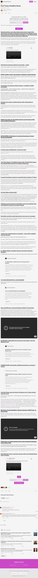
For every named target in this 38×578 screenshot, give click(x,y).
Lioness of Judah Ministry (9, 537)
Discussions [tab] (8, 530)
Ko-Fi (22, 25)
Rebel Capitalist (6, 153)
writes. (9, 128)
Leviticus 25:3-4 (5, 241)
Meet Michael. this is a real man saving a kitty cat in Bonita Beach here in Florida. (19, 454)
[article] (19, 535)
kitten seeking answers (6, 507)
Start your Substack (16, 573)
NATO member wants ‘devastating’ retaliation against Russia (18, 74)
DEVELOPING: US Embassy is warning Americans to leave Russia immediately (17, 136)
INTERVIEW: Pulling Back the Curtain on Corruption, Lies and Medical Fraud (18, 341)
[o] (35, 542)
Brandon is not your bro (6, 513)
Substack (14, 575)
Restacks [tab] (7, 498)
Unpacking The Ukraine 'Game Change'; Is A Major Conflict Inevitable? (17, 86)
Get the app (24, 573)
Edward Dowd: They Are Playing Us (8, 548)
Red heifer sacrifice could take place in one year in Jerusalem (18, 216)
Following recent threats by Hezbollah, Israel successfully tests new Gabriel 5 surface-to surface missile (18, 204)
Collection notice (26, 570)
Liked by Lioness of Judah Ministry (7, 508)
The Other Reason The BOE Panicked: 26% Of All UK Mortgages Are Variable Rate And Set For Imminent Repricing (18, 162)
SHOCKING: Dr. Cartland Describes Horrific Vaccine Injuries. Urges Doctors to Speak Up (16, 542)
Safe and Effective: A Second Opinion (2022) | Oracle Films (17, 308)
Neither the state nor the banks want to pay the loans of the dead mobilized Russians (18, 120)
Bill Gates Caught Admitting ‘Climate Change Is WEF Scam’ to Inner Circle (18, 410)
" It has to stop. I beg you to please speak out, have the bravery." (12, 543)
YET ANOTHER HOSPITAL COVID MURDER (12, 280)
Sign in (35, 1)
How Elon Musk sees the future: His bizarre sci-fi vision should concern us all (18, 393)
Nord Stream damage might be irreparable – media (15, 65)
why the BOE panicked (21, 165)
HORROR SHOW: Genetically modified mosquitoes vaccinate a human (18, 365)
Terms (22, 570)
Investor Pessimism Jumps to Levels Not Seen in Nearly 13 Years (19, 177)
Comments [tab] (3, 498)
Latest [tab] (5, 530)
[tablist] (5, 498)
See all (3, 555)
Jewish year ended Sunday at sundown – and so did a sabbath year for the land (18, 234)
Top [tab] (2, 530)
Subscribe (31, 1)
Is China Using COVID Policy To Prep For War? (13, 150)
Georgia (25, 43)
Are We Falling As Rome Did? (9, 192)
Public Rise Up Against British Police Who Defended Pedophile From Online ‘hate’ (19, 442)
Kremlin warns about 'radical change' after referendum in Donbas (17, 102)
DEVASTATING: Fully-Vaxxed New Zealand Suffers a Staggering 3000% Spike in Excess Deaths (15, 533)
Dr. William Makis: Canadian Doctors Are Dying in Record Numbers (17, 251)
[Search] (36, 530)
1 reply (4, 520)
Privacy (19, 570)
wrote (5, 201)
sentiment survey (8, 185)
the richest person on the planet (10, 405)
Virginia (21, 43)
